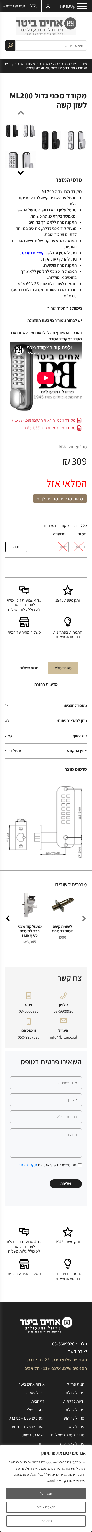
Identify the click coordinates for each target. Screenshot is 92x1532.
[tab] (63, 668)
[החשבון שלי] (48, 6)
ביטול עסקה (35, 1392)
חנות (67, 64)
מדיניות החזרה (46, 684)
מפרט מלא (63, 668)
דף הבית (38, 1401)
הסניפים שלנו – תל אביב (26, 1426)
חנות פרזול (75, 1384)
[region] (46, 1488)
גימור (82, 534)
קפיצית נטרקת (32, 253)
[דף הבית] (46, 26)
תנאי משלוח (29, 668)
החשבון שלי (36, 1409)
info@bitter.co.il (63, 1037)
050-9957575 (29, 1037)
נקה (16, 546)
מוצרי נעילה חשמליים (67, 1435)
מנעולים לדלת (29, 64)
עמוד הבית (80, 64)
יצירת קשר (77, 1351)
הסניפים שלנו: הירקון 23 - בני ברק (57, 1360)
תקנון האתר (28, 1165)
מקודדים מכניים (56, 525)
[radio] (79, 547)
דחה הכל (46, 1521)
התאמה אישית (46, 1507)
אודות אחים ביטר (32, 1384)
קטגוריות (67, 6)
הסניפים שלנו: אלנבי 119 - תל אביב (56, 1368)
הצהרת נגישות (33, 1435)
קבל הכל (46, 1493)
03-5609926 (63, 1011)
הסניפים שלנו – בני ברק (27, 1418)
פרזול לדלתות (51, 64)
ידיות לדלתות (73, 1401)
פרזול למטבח (73, 1426)
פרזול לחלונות (73, 1409)
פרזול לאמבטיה (72, 1443)
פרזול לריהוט (74, 1418)
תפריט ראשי (15, 6)
